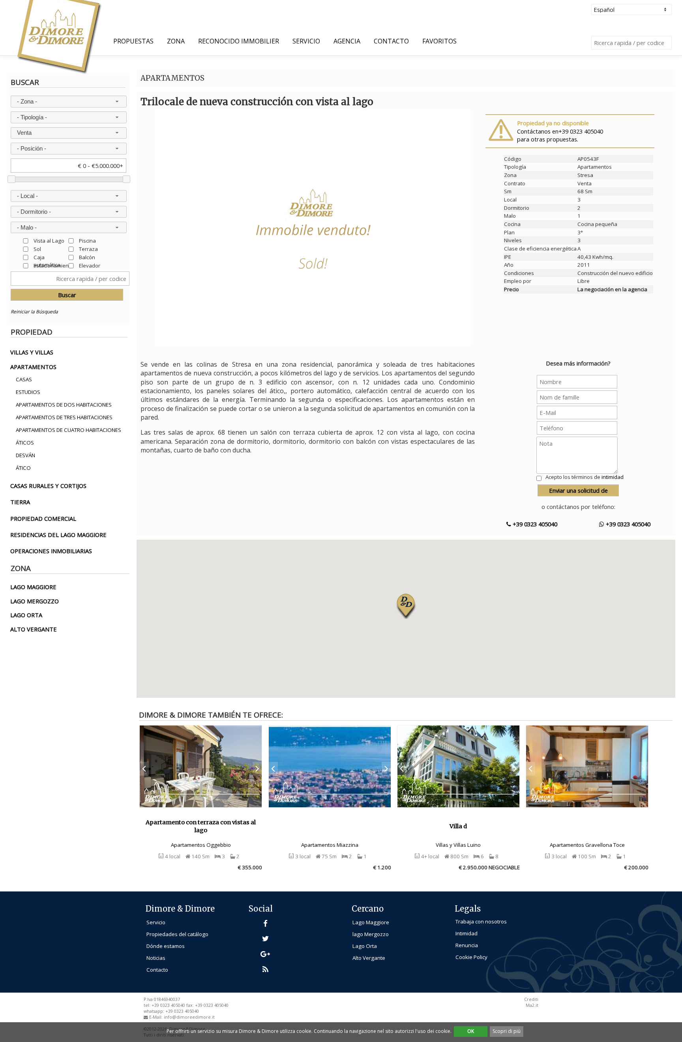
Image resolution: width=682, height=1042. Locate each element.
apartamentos (33, 367)
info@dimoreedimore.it (189, 1017)
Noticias (155, 957)
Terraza (88, 248)
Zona (176, 41)
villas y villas (31, 352)
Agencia (347, 41)
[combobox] (68, 101)
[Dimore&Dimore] (58, 36)
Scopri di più (507, 1031)
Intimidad (466, 933)
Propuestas (133, 41)
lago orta (26, 615)
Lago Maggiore (370, 922)
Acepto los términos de (584, 476)
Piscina (87, 240)
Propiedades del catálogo (177, 934)
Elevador (89, 265)
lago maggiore (33, 587)
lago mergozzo (34, 601)
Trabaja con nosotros (481, 921)
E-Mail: (156, 1017)
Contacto (391, 41)
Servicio (306, 41)
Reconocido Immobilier (238, 41)
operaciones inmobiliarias (51, 551)
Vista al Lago (49, 240)
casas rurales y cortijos (48, 486)
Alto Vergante (368, 957)
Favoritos (439, 41)
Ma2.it (532, 1005)
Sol (37, 248)
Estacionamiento (53, 265)
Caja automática (47, 257)
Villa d (458, 826)
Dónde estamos (165, 946)
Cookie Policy (471, 957)
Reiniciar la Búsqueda (34, 311)
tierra (20, 502)
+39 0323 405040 (534, 524)
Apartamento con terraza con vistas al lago (201, 826)
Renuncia (466, 945)
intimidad (612, 476)
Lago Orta (364, 946)
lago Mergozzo (370, 934)
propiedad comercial (43, 518)
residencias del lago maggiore (58, 535)
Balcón (87, 257)
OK (470, 1031)
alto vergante (33, 629)
